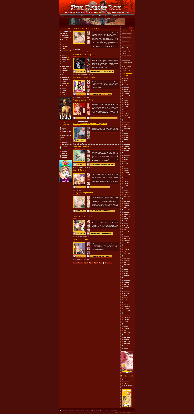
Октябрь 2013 (127, 238)
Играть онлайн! (76, 49)
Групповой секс (86, 16)
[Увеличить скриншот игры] (88, 33)
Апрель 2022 (126, 192)
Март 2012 (126, 277)
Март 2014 (126, 229)
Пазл (63, 72)
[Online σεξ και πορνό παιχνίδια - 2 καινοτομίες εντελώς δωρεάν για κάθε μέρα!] (115, 13)
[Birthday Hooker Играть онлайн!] (79, 86)
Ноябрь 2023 (126, 150)
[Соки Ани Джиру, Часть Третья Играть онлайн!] (79, 37)
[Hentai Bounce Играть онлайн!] (79, 179)
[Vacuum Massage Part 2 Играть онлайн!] (79, 155)
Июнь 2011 (126, 297)
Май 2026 (126, 84)
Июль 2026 (126, 80)
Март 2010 (126, 330)
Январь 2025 (126, 119)
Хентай (95, 16)
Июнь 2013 (126, 244)
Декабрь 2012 (127, 258)
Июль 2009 (126, 348)
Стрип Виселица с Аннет (83, 100)
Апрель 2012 (126, 275)
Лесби (101, 16)
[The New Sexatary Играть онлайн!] (79, 248)
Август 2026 (126, 78)
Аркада (63, 42)
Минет (63, 61)
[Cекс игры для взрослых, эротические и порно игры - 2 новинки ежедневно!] (96, 7)
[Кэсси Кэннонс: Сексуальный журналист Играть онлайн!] (79, 133)
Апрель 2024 (126, 139)
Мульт (63, 63)
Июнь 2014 (126, 223)
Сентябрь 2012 (127, 264)
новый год (64, 146)
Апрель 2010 (126, 328)
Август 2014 (126, 218)
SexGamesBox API (128, 385)
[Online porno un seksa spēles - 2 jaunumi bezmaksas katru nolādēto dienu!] (112, 13)
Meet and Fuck (65, 35)
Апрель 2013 (126, 249)
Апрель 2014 (126, 227)
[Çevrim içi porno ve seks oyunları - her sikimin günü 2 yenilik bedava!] (104, 13)
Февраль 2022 (127, 196)
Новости (64, 68)
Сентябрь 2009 (127, 343)
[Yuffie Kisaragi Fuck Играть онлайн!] (79, 226)
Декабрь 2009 (127, 337)
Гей (63, 48)
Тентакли (64, 83)
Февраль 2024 (127, 144)
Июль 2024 (126, 133)
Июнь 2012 (126, 271)
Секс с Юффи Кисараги (83, 216)
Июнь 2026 (126, 82)
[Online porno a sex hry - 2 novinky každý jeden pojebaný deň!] (117, 13)
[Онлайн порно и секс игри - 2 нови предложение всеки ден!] (97, 13)
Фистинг (64, 88)
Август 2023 (126, 157)
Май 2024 (126, 137)
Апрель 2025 (126, 113)
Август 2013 (126, 242)
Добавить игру (127, 381)
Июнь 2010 (126, 323)
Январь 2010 (126, 334)
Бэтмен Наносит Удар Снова (85, 54)
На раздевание (65, 66)
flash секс (64, 129)
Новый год (64, 70)
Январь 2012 (126, 282)
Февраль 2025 (127, 117)
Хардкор (64, 90)
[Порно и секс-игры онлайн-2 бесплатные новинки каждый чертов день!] (79, 13)
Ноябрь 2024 (126, 124)
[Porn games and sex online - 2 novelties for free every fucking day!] (66, 13)
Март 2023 (126, 168)
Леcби (63, 55)
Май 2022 (126, 190)
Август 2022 (126, 183)
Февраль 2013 (127, 253)
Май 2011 (126, 299)
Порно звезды (65, 74)
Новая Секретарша (81, 239)
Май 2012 (126, 273)
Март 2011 (126, 304)
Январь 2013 (126, 255)
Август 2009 (126, 345)
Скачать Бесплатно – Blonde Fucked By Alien (102, 210)
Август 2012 (126, 266)
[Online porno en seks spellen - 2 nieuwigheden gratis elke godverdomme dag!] (89, 13)
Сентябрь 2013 (127, 240)
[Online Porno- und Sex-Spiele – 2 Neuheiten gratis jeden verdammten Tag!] (68, 13)
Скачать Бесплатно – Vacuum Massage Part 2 (102, 164)
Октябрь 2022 (127, 179)
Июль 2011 (126, 295)
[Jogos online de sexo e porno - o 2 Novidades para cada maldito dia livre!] (81, 13)
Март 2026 (126, 89)
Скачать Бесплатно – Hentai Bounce (100, 187)
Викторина (64, 46)
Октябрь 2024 (127, 126)
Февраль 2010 (127, 332)
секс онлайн (65, 155)
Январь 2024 (126, 146)
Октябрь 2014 (127, 216)
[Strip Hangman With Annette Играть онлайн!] (79, 109)
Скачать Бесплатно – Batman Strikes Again (102, 71)
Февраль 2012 (127, 280)
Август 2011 (126, 293)
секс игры (64, 153)
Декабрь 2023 (127, 148)
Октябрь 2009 (127, 341)
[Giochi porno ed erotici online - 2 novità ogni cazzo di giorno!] (76, 13)
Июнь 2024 (126, 135)
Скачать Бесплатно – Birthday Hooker (101, 94)
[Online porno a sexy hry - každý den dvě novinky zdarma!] (84, 13)
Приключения (65, 79)
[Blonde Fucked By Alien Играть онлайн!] (79, 202)
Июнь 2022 (126, 187)
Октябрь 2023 (127, 152)
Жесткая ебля (76, 16)
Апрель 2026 (126, 87)
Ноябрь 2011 (126, 286)
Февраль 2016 (127, 209)
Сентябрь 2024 (127, 128)
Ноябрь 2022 (126, 177)
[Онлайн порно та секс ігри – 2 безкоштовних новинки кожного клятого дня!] (99, 13)
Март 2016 (126, 207)
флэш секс (64, 157)
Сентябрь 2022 (127, 181)
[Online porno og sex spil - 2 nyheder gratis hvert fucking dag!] (122, 13)
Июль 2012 (126, 269)
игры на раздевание (67, 144)
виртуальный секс (66, 142)
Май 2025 (126, 111)
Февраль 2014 (127, 231)
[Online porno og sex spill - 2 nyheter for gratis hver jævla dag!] (125, 13)
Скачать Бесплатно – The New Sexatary (101, 256)
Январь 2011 (126, 308)
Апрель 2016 (126, 205)
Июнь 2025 (126, 109)
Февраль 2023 (127, 170)
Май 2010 (126, 326)
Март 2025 (126, 115)
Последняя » (108, 262)
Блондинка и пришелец (83, 193)
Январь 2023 (126, 172)
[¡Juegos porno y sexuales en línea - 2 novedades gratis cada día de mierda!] (74, 13)
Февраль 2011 (127, 306)
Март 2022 (126, 194)
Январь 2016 (126, 212)
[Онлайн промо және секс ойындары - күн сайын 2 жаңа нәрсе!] (120, 13)
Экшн (63, 94)
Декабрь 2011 (127, 284)
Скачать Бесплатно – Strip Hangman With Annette (104, 118)
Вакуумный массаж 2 (82, 146)
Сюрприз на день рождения (84, 77)
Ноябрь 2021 (126, 203)
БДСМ (115, 16)
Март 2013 (126, 251)
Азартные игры (65, 37)
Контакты (126, 379)
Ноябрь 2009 (126, 339)
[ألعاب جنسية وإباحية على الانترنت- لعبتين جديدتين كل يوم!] (107, 13)
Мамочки (64, 57)
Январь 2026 (126, 93)
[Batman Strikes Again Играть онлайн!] (79, 64)
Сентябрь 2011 (127, 291)
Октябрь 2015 (127, 214)
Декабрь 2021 (127, 201)
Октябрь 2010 (127, 315)
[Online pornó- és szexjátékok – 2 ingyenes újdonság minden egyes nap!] (94, 13)
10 (99, 262)
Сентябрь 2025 (127, 102)
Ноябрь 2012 (126, 260)
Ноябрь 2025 (126, 98)
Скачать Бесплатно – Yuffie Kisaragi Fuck (101, 233)
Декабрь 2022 (127, 174)
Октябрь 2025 (127, 100)
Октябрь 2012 (127, 262)
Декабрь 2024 (127, 122)
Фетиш (63, 85)
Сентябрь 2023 (127, 155)
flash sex (64, 128)
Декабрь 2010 (127, 310)
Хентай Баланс (79, 170)
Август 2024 (126, 130)
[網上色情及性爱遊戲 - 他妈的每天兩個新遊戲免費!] (110, 13)
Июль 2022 (126, 185)
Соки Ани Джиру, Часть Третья (86, 28)
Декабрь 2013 (127, 234)
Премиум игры (66, 16)
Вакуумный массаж (126, 70)
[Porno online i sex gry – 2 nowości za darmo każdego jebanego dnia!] (86, 13)
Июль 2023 (126, 159)
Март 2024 (126, 141)
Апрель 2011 (126, 302)
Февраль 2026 (127, 91)
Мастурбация (65, 59)
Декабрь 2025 (127, 95)
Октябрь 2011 (127, 288)
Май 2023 (126, 163)
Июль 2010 (126, 321)
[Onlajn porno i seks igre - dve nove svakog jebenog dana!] (102, 13)
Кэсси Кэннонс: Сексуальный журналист (90, 124)
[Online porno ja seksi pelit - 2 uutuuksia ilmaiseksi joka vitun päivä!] (128, 13)
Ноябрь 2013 (126, 236)
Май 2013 (126, 247)
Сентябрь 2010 (127, 317)
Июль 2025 (126, 106)
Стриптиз (108, 16)
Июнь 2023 (126, 161)
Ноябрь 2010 (126, 312)
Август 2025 (126, 104)
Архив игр (126, 383)
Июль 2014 (126, 220)
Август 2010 (126, 319)
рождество (64, 151)
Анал (122, 16)
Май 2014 (126, 225)
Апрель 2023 (126, 166)
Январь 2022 (126, 198)
